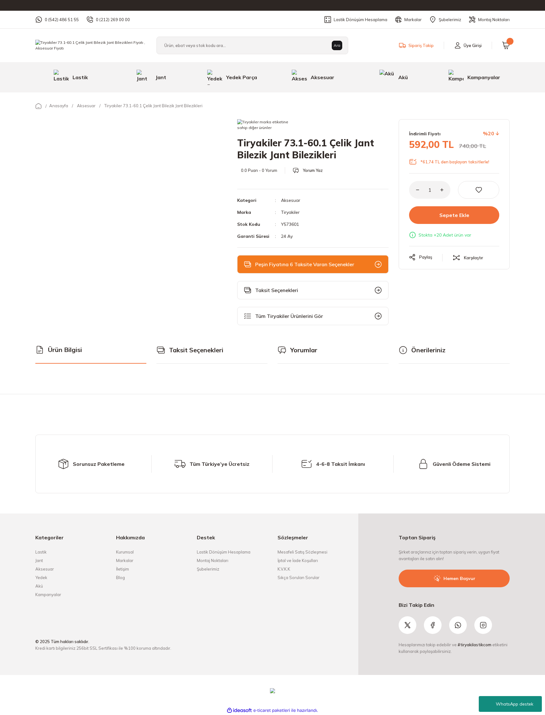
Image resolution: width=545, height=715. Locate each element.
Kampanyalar (48, 594)
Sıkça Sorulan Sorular (298, 577)
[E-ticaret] (271, 710)
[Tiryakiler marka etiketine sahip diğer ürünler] (264, 125)
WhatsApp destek (514, 704)
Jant (39, 560)
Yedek (41, 577)
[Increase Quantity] (445, 190)
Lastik (41, 551)
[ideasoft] (239, 710)
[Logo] (90, 45)
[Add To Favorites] (478, 190)
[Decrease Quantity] (414, 190)
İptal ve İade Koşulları (298, 560)
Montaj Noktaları (212, 560)
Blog (120, 577)
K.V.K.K (284, 568)
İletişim (122, 568)
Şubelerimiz (208, 568)
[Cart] (506, 45)
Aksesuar (290, 200)
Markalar (124, 560)
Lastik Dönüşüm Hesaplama (223, 551)
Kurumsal (125, 551)
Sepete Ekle (454, 215)
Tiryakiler (290, 212)
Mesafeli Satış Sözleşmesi (302, 551)
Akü (39, 586)
